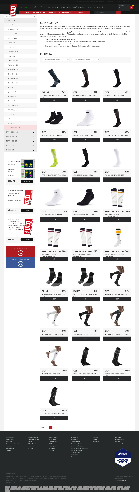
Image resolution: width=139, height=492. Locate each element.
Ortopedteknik (111, 2)
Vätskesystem (124, 488)
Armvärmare (14, 486)
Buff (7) (10, 119)
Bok (28, 486)
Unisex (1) (11, 87)
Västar (118, 488)
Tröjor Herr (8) (12, 47)
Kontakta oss (9, 439)
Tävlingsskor (65, 7)
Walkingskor (108, 488)
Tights (74, 488)
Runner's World (119, 439)
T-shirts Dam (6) (13, 52)
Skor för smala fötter (77, 446)
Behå (19, 486)
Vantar (114, 488)
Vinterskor (7, 491)
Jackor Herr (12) (13, 29)
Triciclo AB (124, 480)
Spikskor (28, 488)
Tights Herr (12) (13, 65)
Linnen (80, 486)
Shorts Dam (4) (13, 78)
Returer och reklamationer (14, 444)
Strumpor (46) (12, 96)
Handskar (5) (12, 101)
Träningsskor (52, 7)
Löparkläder (39, 7)
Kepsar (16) (11, 123)
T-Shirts (96, 488)
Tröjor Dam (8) (12, 43)
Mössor (103, 486)
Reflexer (7, 488)
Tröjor (91, 488)
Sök (34, 16)
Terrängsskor (68, 488)
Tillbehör (100, 7)
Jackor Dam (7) (12, 25)
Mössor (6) (11, 110)
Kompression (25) (14, 127)
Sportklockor (40, 488)
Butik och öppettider (90, 2)
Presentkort (9, 446)
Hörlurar (51, 486)
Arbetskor (7, 486)
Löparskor (98, 486)
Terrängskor (78, 7)
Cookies (8, 450)
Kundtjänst (78, 2)
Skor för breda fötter (77, 444)
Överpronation (75, 452)
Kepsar (60, 486)
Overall (108, 486)
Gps (41, 486)
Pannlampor (120, 486)
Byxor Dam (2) (12, 34)
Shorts (23, 488)
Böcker (24, 486)
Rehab (11, 488)
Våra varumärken (123, 2)
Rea (31, 7)
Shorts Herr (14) (13, 83)
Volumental (31, 446)
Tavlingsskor (61, 488)
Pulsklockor (127, 486)
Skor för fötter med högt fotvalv (80, 448)
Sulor (55, 488)
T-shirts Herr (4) (13, 56)
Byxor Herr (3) (12, 38)
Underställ (101, 488)
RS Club (101, 2)
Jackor (55, 486)
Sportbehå (33, 488)
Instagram (96, 441)
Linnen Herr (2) (13, 74)
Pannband (113, 486)
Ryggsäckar (17, 488)
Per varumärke (75, 441)
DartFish (30, 448)
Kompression (66, 486)
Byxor (31, 486)
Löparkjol (85, 486)
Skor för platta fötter (77, 450)
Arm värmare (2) (13, 105)
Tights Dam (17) (13, 60)
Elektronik (90, 7)
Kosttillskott (74, 486)
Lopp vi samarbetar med (121, 444)
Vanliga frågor (10, 448)
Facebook (95, 439)
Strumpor (51, 488)
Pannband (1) (12, 114)
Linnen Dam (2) (13, 69)
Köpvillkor (9, 441)
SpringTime (118, 441)
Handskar (45, 486)
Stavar (46, 488)
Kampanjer (23, 7)
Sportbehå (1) (12, 92)
